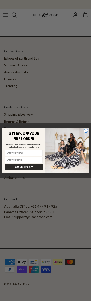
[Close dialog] (86, 130)
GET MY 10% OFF (24, 166)
